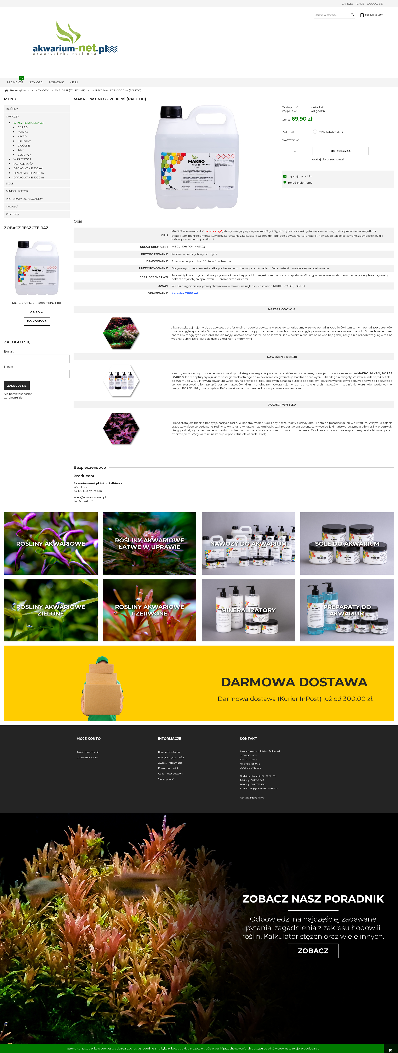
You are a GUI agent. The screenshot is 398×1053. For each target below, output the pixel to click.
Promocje (12, 214)
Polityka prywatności (171, 757)
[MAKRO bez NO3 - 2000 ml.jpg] (197, 157)
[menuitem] (15, 82)
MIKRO (22, 136)
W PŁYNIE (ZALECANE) (28, 122)
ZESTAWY (24, 154)
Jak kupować (166, 779)
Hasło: (8, 367)
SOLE (9, 183)
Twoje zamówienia (88, 752)
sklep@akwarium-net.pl (263, 788)
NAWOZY (12, 116)
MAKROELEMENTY (331, 131)
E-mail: (9, 351)
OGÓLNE (24, 145)
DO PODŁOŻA (23, 163)
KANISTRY (24, 141)
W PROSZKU (22, 159)
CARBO (23, 127)
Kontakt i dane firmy (252, 797)
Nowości (12, 206)
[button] (297, 176)
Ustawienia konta (87, 757)
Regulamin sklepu (169, 752)
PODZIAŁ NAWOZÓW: (290, 136)
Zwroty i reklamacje (170, 762)
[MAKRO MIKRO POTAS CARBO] (121, 380)
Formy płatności (168, 768)
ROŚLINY (12, 108)
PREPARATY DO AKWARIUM (24, 198)
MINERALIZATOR (17, 191)
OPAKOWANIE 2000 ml (28, 172)
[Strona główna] (77, 42)
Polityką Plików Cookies (173, 1048)
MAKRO (23, 131)
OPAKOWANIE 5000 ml (28, 177)
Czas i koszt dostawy (170, 773)
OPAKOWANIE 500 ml (27, 168)
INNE (21, 150)
